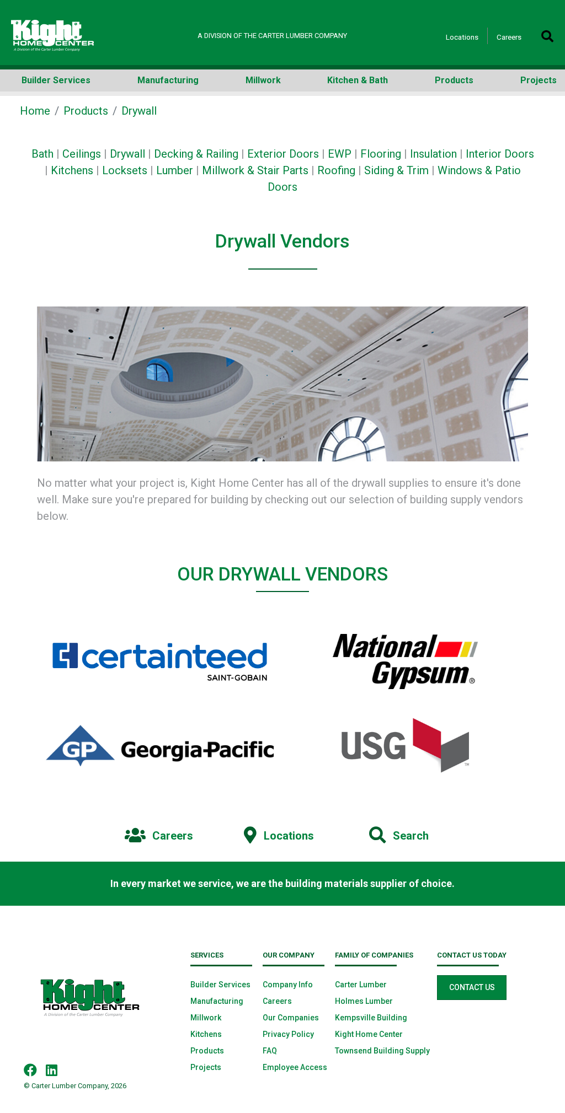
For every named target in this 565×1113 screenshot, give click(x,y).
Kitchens (72, 170)
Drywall (127, 153)
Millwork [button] (263, 80)
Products (85, 110)
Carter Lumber (361, 984)
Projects (205, 1067)
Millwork (205, 1017)
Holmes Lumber (364, 1001)
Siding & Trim (396, 170)
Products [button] (454, 80)
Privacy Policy (288, 1034)
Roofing (336, 170)
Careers (509, 37)
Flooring (380, 153)
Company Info (288, 984)
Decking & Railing (196, 153)
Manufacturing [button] (168, 80)
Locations (462, 37)
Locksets (124, 170)
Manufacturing (216, 1001)
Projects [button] (538, 80)
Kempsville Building (371, 1017)
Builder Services (220, 984)
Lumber (174, 170)
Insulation (433, 153)
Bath (42, 153)
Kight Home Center (369, 1034)
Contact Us (472, 987)
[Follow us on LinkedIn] (56, 1069)
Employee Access (295, 1067)
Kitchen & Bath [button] (357, 80)
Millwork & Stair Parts (255, 170)
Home (35, 110)
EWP (339, 153)
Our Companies (291, 1017)
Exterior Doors (283, 153)
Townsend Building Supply (382, 1050)
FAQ (270, 1050)
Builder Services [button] (56, 80)
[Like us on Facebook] (35, 1069)
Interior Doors (500, 153)
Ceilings (81, 153)
